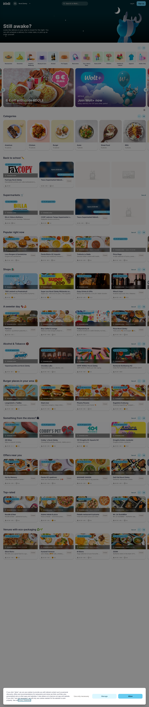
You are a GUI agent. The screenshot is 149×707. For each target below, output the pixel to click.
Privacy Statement (24, 700)
